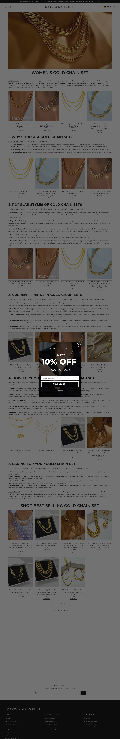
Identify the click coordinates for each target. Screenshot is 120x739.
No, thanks (60, 390)
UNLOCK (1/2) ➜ (60, 384)
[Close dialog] (78, 344)
